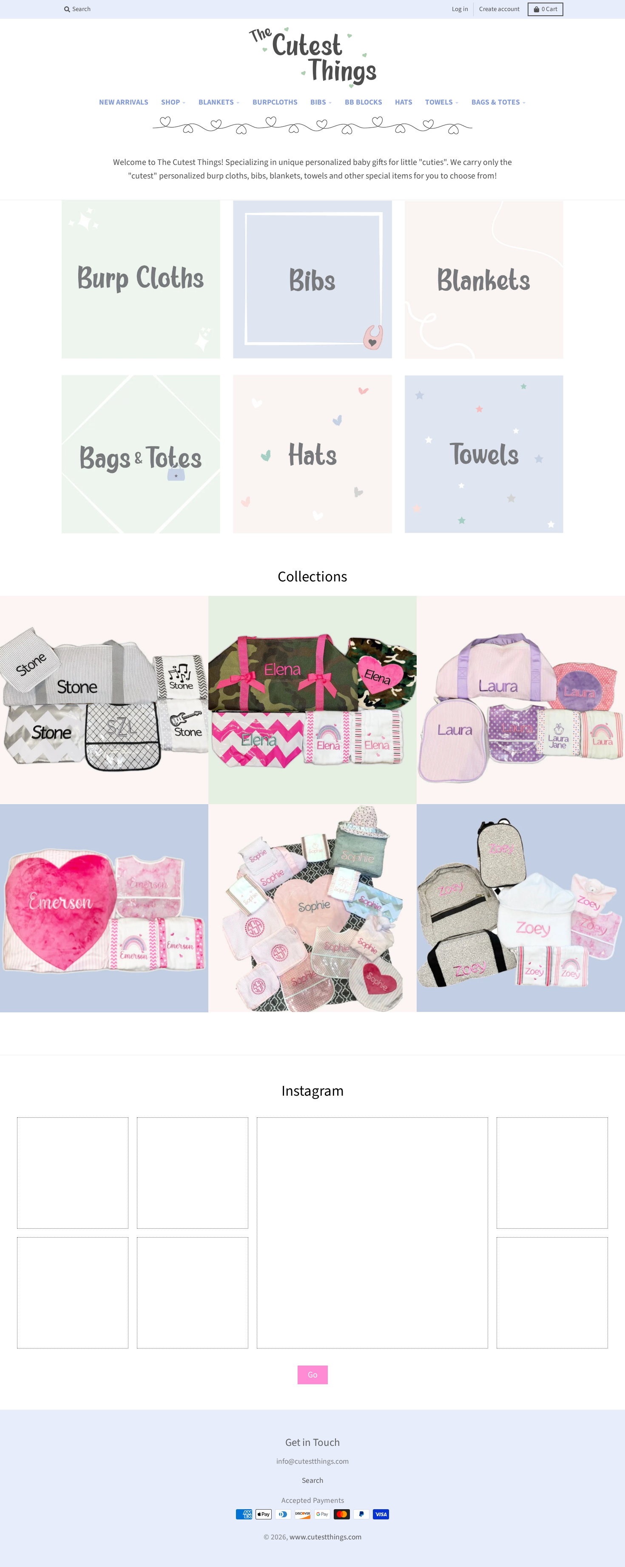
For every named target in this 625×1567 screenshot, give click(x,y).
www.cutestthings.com (326, 1537)
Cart (549, 9)
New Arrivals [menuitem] (123, 102)
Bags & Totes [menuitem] (496, 102)
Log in (460, 9)
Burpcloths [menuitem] (275, 102)
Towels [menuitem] (439, 102)
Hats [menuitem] (403, 102)
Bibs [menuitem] (318, 102)
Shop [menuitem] (170, 102)
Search (313, 1480)
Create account (499, 9)
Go (313, 1375)
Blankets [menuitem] (216, 102)
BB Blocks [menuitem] (363, 102)
